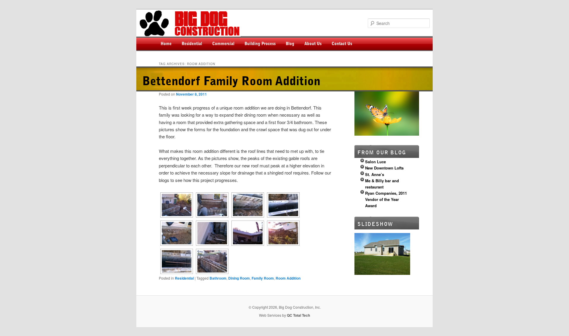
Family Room (263, 278)
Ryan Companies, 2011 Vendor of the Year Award (386, 199)
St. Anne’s (374, 174)
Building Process (260, 43)
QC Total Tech (298, 315)
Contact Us (342, 43)
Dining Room (239, 278)
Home (166, 43)
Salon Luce (375, 161)
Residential (192, 43)
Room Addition (288, 278)
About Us (313, 43)
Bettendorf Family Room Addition (231, 81)
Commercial (223, 43)
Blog (290, 43)
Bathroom (218, 278)
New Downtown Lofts (384, 168)
